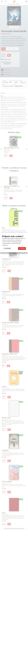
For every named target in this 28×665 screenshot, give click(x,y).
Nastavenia (8, 248)
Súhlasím (22, 248)
